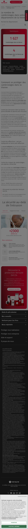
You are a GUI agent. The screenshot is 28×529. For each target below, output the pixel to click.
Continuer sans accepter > (22, 496)
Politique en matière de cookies (9, 517)
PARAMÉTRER (14, 522)
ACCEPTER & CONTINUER (14, 526)
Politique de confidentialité (8, 518)
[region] (14, 512)
